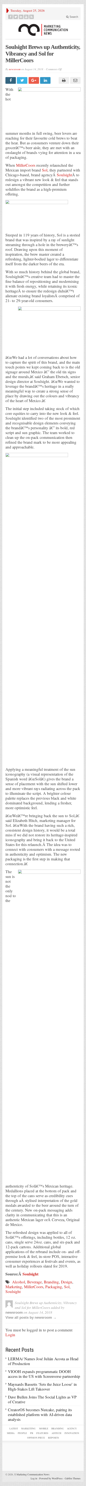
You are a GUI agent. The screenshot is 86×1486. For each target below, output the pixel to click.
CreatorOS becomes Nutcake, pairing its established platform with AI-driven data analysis (40, 1414)
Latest (13, 1428)
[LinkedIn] (21, 16)
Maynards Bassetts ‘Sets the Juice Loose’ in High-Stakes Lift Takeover (42, 1387)
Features (42, 1433)
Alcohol (18, 1281)
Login (10, 1334)
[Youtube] (26, 16)
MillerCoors (25, 165)
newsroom (14, 69)
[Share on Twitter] (22, 80)
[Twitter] (15, 16)
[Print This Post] (63, 80)
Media (11, 1433)
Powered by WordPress (51, 1478)
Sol (44, 170)
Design (66, 1281)
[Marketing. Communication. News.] (43, 29)
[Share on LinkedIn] (46, 80)
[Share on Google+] (34, 80)
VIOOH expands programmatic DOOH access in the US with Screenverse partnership (44, 1374)
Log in (34, 1478)
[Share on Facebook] (11, 80)
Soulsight (64, 174)
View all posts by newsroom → (31, 1318)
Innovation (71, 1433)
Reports (53, 1437)
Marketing (13, 1286)
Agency (72, 1428)
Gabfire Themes (73, 1478)
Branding (51, 1281)
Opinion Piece (36, 1437)
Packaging (53, 1286)
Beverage (34, 1281)
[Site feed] (31, 16)
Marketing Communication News (31, 1474)
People (22, 1433)
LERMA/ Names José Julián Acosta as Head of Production (43, 1361)
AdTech (56, 1433)
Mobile (43, 1428)
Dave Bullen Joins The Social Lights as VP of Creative (42, 1399)
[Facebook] (10, 16)
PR (31, 1433)
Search (73, 16)
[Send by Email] (75, 80)
